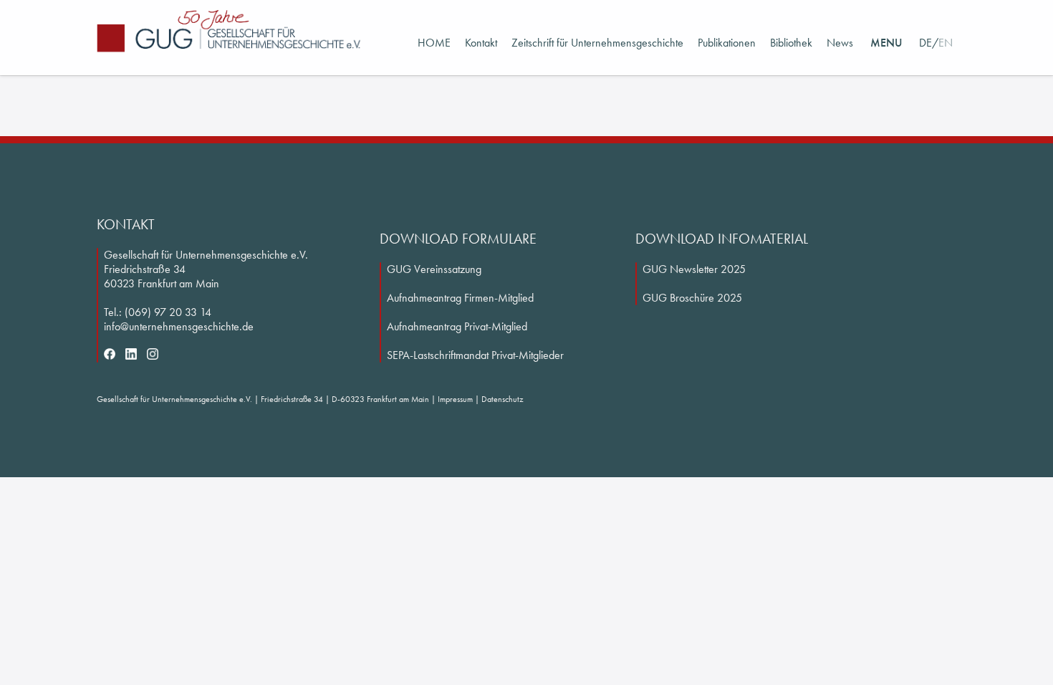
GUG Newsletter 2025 (694, 269)
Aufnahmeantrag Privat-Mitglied (457, 326)
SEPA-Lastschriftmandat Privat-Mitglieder (475, 355)
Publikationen (727, 42)
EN (945, 42)
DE (925, 42)
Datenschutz (502, 399)
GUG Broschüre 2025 (692, 297)
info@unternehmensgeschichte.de (179, 326)
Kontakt (481, 42)
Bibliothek (791, 42)
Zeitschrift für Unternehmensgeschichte (597, 42)
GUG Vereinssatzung (434, 269)
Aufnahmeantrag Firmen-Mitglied (460, 297)
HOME (434, 42)
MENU (886, 42)
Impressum (455, 399)
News (840, 42)
